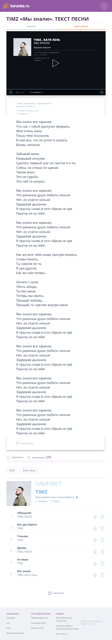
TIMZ (12, 470)
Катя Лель (29, 470)
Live (8, 623)
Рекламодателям (38, 623)
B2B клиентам (37, 628)
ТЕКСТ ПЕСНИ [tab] (81, 26)
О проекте (10, 618)
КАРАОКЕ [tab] (31, 26)
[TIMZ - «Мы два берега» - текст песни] (102, 528)
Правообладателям (39, 618)
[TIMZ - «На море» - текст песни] (102, 563)
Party (8, 628)
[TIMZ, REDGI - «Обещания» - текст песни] (102, 516)
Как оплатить (61, 634)
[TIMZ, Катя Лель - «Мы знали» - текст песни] (102, 574)
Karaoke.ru (97, 621)
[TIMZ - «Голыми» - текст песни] (102, 540)
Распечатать (27, 443)
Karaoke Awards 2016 (15, 633)
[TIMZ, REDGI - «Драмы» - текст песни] (102, 551)
